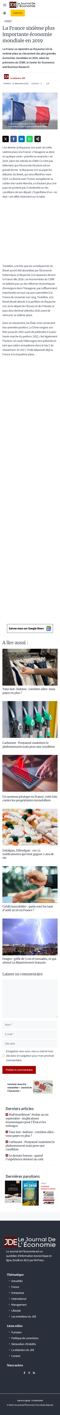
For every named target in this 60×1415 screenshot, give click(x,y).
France (8, 21)
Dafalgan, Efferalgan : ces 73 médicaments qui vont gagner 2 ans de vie (28, 854)
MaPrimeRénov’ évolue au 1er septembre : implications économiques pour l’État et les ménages (27, 1120)
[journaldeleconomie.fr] (22, 5)
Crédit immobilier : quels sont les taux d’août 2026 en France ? (27, 908)
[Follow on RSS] (34, 1373)
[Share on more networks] (37, 139)
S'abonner (17, 13)
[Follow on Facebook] (24, 1373)
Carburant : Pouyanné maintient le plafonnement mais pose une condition (28, 744)
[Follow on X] (29, 1373)
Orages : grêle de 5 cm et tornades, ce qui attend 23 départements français (29, 960)
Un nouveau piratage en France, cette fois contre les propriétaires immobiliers (29, 798)
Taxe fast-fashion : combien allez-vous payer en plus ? (30, 1134)
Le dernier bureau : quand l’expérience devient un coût (24, 1157)
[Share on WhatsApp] (29, 139)
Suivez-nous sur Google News (26, 628)
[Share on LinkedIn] (21, 139)
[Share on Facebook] (13, 139)
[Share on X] (5, 139)
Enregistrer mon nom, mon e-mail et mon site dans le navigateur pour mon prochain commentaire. (30, 1055)
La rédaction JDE (17, 78)
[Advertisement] (30, 233)
